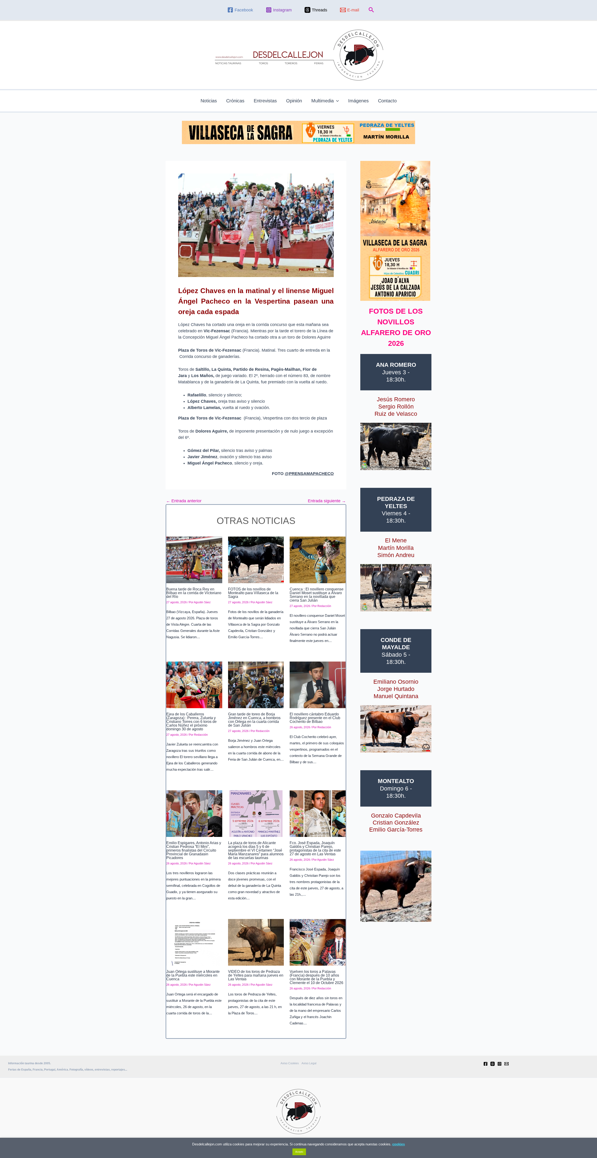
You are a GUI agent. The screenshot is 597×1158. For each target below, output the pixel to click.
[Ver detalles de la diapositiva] (395, 446)
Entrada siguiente (327, 501)
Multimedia (322, 100)
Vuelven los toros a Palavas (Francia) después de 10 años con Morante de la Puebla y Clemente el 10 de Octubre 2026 (316, 977)
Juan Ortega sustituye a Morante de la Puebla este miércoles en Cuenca (193, 975)
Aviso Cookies (290, 1063)
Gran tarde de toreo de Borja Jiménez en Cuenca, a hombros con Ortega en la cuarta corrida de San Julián (254, 719)
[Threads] (492, 1064)
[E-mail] (506, 1064)
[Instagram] (499, 1064)
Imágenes (358, 100)
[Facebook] (485, 1064)
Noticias (209, 100)
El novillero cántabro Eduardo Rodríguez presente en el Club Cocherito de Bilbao (315, 718)
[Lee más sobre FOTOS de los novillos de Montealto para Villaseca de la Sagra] (256, 559)
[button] (371, 10)
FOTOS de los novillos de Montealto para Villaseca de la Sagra (253, 593)
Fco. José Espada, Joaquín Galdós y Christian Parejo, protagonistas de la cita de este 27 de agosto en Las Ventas (315, 848)
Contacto (387, 100)
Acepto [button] (299, 1151)
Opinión (294, 100)
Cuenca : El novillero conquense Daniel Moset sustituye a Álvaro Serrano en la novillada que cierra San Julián (317, 594)
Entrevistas (265, 100)
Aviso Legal (309, 1063)
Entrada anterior (183, 501)
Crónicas (235, 100)
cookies (398, 1144)
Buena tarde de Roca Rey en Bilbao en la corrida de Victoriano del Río (193, 593)
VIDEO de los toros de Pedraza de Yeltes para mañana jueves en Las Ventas (255, 975)
